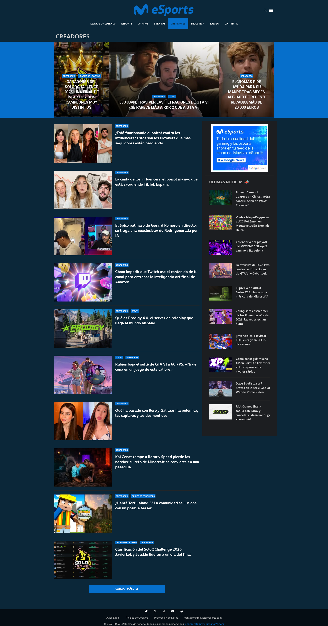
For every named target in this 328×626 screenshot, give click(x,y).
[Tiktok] (146, 611)
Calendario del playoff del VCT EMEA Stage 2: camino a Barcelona (252, 246)
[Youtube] (172, 611)
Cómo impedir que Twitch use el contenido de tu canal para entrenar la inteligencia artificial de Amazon (156, 277)
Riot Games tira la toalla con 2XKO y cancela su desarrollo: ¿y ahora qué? (253, 412)
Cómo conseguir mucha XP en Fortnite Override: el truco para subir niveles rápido (253, 365)
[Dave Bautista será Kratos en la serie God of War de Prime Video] (220, 388)
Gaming (143, 23)
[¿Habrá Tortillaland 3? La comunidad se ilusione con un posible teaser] (83, 513)
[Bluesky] (181, 611)
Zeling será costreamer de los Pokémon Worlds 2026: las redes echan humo (252, 317)
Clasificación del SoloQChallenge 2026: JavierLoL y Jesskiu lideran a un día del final (153, 552)
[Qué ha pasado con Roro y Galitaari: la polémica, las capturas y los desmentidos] (83, 421)
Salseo (214, 23)
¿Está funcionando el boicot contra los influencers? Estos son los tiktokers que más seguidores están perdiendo (153, 138)
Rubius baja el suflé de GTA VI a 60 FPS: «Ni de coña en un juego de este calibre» (155, 367)
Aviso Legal (112, 617)
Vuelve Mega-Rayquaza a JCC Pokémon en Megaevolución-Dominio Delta (253, 223)
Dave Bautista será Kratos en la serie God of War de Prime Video (253, 387)
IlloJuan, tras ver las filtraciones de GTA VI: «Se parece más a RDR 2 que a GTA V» (164, 105)
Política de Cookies (137, 617)
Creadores (178, 23)
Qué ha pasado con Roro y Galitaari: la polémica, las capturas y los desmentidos (156, 413)
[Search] (265, 10)
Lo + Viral (231, 23)
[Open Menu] (271, 10)
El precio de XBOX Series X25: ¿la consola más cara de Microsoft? (252, 292)
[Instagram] (164, 611)
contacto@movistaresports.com (203, 617)
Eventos (159, 23)
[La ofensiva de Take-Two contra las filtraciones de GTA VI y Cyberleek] (220, 270)
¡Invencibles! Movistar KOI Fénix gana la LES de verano (251, 340)
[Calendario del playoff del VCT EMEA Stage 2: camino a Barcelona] (220, 247)
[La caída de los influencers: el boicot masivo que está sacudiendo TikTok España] (83, 190)
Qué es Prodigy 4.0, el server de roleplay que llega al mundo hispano (154, 320)
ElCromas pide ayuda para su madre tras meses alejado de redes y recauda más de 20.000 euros (247, 94)
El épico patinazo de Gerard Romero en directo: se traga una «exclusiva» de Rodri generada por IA (156, 230)
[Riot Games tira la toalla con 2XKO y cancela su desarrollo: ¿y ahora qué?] (220, 411)
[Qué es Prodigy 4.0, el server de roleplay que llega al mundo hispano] (83, 328)
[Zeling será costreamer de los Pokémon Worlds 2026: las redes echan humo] (220, 316)
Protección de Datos (166, 617)
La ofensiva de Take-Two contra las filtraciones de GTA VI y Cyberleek (253, 269)
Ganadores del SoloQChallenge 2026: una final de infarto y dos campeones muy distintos (81, 94)
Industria (197, 23)
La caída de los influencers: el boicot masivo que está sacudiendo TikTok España (156, 181)
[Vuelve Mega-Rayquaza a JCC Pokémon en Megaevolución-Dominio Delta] (220, 222)
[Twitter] (155, 611)
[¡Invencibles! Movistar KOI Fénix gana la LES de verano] (220, 341)
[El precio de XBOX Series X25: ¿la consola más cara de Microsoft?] (220, 293)
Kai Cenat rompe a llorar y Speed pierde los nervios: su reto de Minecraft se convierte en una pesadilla (157, 462)
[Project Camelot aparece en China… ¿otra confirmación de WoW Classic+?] (220, 197)
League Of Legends (103, 23)
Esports (126, 23)
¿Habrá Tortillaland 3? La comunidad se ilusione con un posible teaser (156, 505)
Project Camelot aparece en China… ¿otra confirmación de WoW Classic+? (253, 198)
